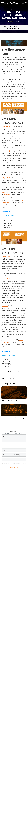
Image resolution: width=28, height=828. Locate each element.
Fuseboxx (5, 192)
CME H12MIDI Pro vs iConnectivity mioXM (14, 413)
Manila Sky (7, 194)
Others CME (10, 21)
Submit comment (14, 467)
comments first (19, 433)
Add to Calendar (6, 211)
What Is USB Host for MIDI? (14, 394)
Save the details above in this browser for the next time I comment (15, 464)
